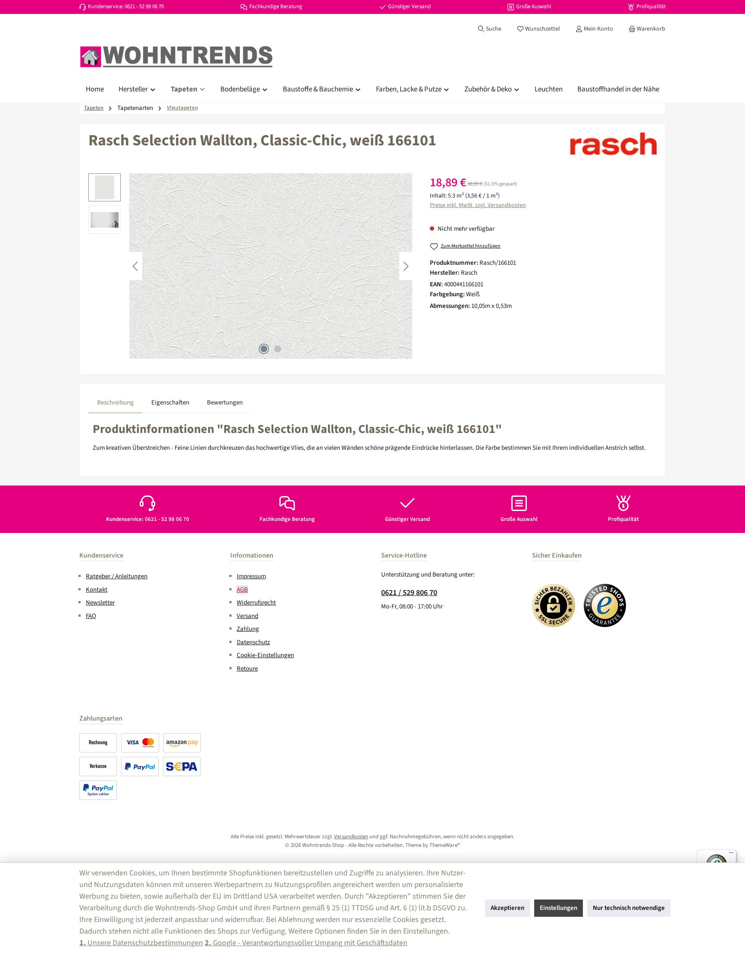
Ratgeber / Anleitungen (116, 576)
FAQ (91, 616)
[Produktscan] (270, 266)
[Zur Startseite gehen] (176, 57)
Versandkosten (351, 836)
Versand (247, 616)
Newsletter (100, 602)
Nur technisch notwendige (629, 907)
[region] (250, 266)
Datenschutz (253, 642)
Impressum (251, 576)
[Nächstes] (405, 266)
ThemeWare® (444, 845)
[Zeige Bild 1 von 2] (263, 348)
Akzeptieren (507, 907)
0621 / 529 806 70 (409, 592)
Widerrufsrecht (256, 602)
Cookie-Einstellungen (265, 655)
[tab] (115, 402)
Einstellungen (558, 907)
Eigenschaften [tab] (170, 402)
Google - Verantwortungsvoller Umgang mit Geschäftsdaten (306, 942)
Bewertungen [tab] (225, 402)
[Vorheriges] (135, 266)
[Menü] (731, 855)
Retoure (247, 668)
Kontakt (96, 589)
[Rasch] (613, 143)
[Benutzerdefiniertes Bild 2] (605, 605)
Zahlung (248, 628)
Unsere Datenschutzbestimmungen (141, 942)
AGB (242, 589)
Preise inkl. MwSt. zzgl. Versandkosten (478, 205)
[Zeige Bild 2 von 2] (277, 348)
